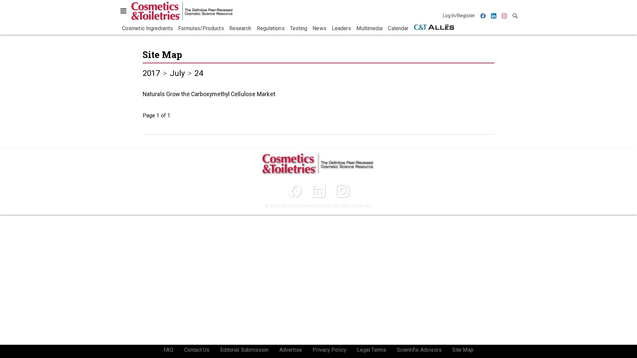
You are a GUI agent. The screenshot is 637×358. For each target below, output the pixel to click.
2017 (151, 73)
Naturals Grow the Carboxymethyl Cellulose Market (209, 94)
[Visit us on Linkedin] (318, 190)
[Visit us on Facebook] (294, 190)
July (177, 73)
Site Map (162, 54)
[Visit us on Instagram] (342, 190)
